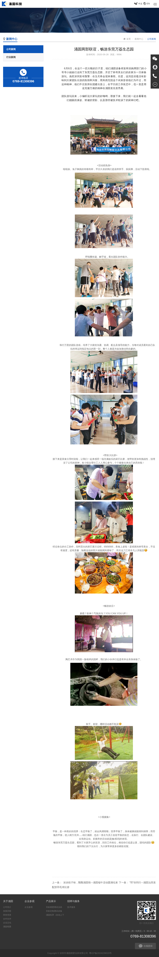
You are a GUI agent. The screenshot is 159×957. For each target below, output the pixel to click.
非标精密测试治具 (54, 907)
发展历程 (7, 911)
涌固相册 (7, 926)
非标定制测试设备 (54, 911)
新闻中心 (139, 39)
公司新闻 (11, 49)
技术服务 (71, 907)
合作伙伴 (7, 919)
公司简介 (7, 907)
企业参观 (29, 907)
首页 (128, 39)
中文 (140, 3)
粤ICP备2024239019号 (100, 953)
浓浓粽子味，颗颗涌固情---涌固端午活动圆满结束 (90, 882)
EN (148, 3)
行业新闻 (11, 57)
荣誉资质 (7, 915)
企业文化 (7, 923)
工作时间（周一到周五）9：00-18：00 (138, 934)
